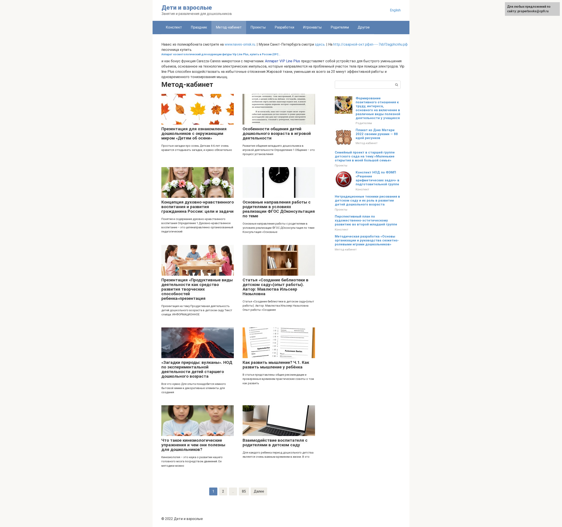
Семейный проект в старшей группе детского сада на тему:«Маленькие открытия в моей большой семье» (365, 156)
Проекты (258, 27)
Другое (364, 27)
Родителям (340, 27)
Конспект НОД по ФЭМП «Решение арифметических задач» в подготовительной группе (377, 178)
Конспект (174, 27)
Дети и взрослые (187, 7)
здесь (320, 44)
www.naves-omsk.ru (240, 44)
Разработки (284, 27)
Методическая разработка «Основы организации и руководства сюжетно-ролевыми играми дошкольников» (367, 240)
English (395, 10)
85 (244, 491)
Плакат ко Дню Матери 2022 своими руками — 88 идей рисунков (377, 134)
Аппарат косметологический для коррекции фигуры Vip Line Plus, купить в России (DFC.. (220, 54)
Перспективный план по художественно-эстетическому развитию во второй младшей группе (366, 220)
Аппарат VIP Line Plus (282, 61)
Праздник (199, 27)
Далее (259, 491)
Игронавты (312, 27)
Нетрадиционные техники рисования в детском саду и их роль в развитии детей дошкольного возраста (367, 200)
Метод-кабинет (367, 143)
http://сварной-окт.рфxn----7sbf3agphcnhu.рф (370, 44)
